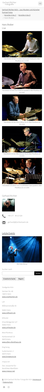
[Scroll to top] (39, 387)
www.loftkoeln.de (8, 313)
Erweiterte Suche (9, 279)
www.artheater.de (9, 327)
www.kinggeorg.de (9, 356)
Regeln (20, 279)
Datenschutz (8, 382)
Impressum (37, 379)
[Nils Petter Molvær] (22, 249)
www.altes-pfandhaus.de (11, 342)
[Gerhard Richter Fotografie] (9, 3)
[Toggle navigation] (40, 3)
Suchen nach (7, 269)
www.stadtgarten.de (9, 297)
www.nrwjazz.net (8, 371)
